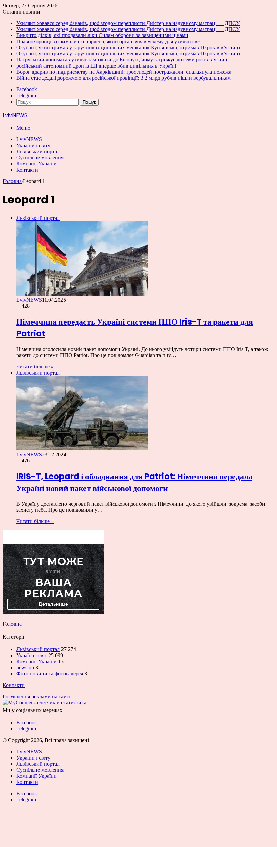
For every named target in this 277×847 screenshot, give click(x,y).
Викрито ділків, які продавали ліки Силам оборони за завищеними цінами (102, 35)
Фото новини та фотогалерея (49, 673)
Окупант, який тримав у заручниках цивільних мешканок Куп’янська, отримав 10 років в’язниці (128, 47)
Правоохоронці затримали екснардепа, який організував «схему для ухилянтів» (108, 41)
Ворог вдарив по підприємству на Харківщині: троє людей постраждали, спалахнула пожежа (123, 72)
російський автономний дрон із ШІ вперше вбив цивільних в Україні (96, 66)
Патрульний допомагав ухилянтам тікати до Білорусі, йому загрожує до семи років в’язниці (122, 59)
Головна (12, 181)
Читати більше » (35, 366)
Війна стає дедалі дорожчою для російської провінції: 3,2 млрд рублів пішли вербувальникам (123, 78)
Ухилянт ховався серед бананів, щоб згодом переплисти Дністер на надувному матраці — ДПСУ (128, 23)
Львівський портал (38, 151)
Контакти (27, 170)
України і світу (33, 145)
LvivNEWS (29, 139)
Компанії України (36, 163)
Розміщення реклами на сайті (36, 696)
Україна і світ (31, 655)
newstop (25, 667)
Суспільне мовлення (40, 157)
